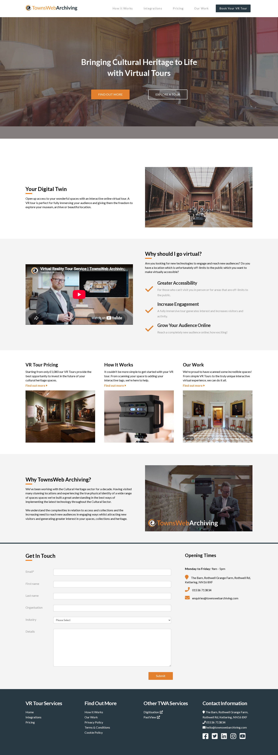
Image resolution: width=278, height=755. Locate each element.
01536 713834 (215, 722)
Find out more (35, 385)
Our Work (91, 717)
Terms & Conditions (97, 727)
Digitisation (151, 712)
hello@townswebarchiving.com (226, 727)
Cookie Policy (94, 732)
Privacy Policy (94, 722)
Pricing (30, 722)
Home (30, 712)
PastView (150, 717)
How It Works (94, 712)
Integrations (33, 717)
